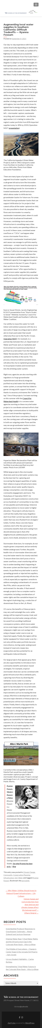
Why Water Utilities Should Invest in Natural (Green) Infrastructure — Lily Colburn (21, 893)
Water (20, 878)
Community (8, 875)
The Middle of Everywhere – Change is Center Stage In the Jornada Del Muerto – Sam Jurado (21, 952)
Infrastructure (9, 878)
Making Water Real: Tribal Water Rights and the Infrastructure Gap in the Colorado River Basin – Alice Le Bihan (22, 942)
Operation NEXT (10, 339)
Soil (16, 878)
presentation (14, 128)
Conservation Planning (21, 875)
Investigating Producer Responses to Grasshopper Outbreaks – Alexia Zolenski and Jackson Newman (20, 931)
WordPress (29, 1023)
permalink (25, 880)
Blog (14, 866)
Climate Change (29, 872)
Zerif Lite (11, 1023)
